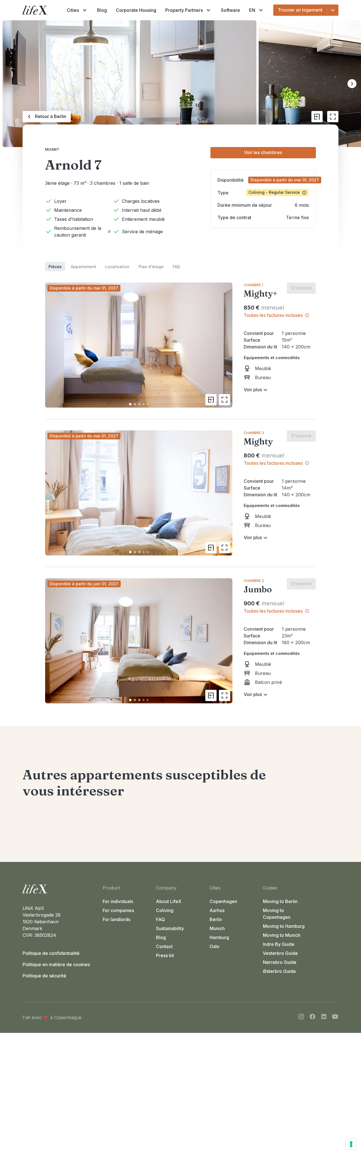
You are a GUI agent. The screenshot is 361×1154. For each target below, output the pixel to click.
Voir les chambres (263, 152)
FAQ (160, 919)
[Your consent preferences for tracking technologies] (351, 1144)
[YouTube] (335, 1017)
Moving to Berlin (280, 901)
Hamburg (219, 937)
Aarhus (217, 910)
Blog (102, 10)
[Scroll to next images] (351, 83)
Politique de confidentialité (51, 953)
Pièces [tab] (55, 266)
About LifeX (168, 901)
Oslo (214, 946)
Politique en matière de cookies (56, 964)
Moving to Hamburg (284, 926)
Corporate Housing (136, 10)
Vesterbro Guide (280, 953)
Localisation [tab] (117, 266)
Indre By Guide (278, 944)
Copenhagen (223, 901)
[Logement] (60, 888)
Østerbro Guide (279, 971)
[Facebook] (312, 1017)
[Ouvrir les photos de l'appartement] (332, 116)
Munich (217, 928)
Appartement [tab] (83, 266)
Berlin (216, 919)
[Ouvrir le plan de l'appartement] (317, 116)
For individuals (118, 901)
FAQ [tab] (176, 266)
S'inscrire (301, 288)
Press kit (165, 955)
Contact (164, 946)
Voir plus (253, 389)
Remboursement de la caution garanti (77, 231)
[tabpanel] (180, 487)
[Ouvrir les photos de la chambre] (224, 399)
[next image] (225, 345)
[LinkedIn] (323, 1017)
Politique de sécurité (44, 976)
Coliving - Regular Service (274, 192)
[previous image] (51, 345)
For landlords (116, 919)
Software (230, 10)
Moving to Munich (281, 935)
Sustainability (170, 928)
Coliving (164, 910)
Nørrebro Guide (279, 962)
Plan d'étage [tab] (151, 266)
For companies (118, 910)
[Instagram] (301, 1017)
